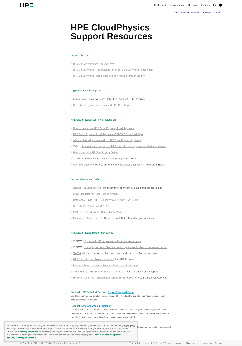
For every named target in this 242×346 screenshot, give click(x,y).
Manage (205, 5)
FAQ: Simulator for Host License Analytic (96, 194)
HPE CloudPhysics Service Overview (93, 63)
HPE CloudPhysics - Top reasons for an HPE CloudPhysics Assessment (113, 69)
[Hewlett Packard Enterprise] (26, 5)
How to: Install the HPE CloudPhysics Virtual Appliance (103, 128)
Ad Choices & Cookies (162, 343)
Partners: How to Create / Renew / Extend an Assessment (105, 265)
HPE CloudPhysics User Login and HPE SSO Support (103, 105)
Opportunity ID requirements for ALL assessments (112, 241)
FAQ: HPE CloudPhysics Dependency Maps (97, 212)
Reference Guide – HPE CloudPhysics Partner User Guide (105, 200)
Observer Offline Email (86, 218)
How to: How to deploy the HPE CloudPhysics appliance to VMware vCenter (123, 146)
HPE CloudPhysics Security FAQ (91, 206)
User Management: (84, 164)
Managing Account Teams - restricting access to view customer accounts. (125, 247)
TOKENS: (78, 158)
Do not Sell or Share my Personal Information (193, 343)
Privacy (133, 343)
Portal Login (217, 12)
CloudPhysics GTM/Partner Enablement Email (99, 271)
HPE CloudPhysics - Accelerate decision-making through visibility (109, 75)
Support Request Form (121, 292)
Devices (192, 5)
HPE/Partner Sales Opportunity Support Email (99, 277)
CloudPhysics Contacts (203, 12)
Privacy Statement (29, 331)
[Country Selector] (220, 5)
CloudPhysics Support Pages (183, 12)
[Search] (214, 5)
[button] (128, 326)
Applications (177, 5)
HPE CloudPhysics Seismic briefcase (93, 259)
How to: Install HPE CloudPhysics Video (95, 152)
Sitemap (218, 343)
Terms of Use (144, 343)
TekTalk (77, 253)
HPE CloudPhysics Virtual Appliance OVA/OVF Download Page (108, 134)
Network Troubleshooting (87, 187)
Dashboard (160, 5)
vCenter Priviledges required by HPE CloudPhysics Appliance (107, 140)
